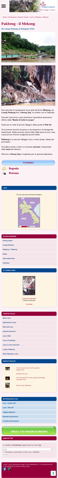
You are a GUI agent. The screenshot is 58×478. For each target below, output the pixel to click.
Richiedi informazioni (10, 416)
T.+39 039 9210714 (46, 464)
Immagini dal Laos (22, 373)
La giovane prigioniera (29, 298)
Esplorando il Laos (9, 322)
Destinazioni (12, 17)
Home (5, 17)
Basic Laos (7, 318)
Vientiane (6, 263)
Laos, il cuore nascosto (11, 345)
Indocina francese (9, 331)
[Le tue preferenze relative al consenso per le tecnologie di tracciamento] (53, 473)
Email (18, 466)
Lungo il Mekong (9, 349)
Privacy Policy (25, 466)
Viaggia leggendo (9, 412)
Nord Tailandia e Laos (10, 354)
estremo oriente (23, 17)
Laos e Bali (7, 336)
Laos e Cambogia (9, 340)
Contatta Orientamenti (11, 421)
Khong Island (7, 240)
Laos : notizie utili (9, 403)
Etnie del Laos (8, 327)
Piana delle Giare (9, 258)
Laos (31, 17)
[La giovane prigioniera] (29, 294)
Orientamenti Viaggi (18, 464)
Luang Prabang (8, 245)
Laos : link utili (8, 407)
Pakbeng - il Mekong (10, 249)
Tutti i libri (29, 304)
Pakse (5, 254)
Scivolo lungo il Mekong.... (24, 385)
